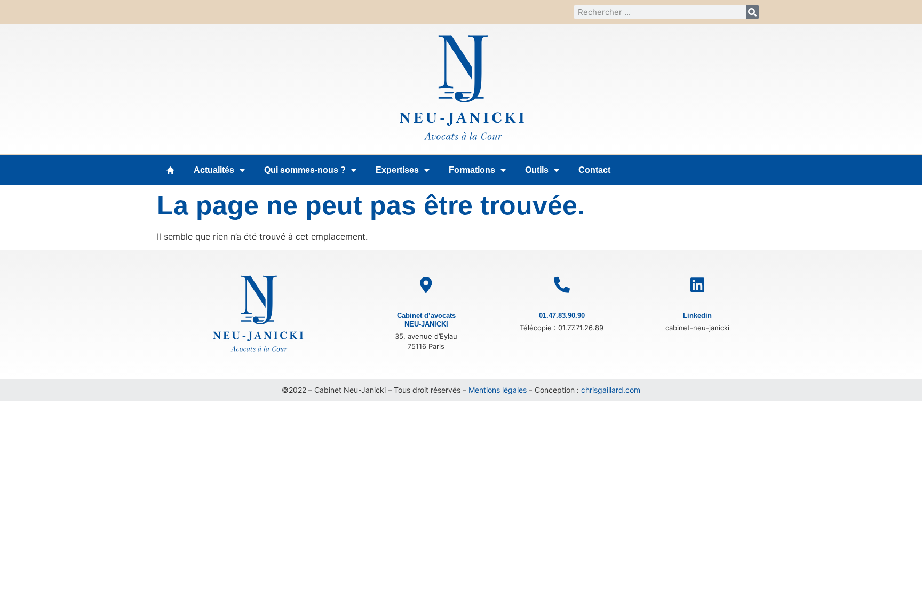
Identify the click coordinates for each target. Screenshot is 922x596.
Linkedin (697, 316)
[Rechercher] (752, 12)
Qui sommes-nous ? (305, 169)
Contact (594, 169)
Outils (537, 169)
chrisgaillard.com (610, 389)
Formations (472, 169)
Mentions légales (497, 389)
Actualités (214, 169)
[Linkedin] (697, 285)
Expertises (397, 169)
